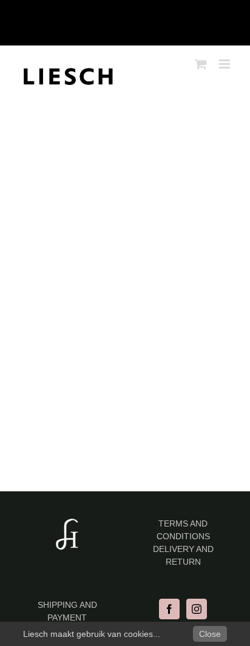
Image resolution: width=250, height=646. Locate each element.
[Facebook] (169, 609)
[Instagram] (196, 609)
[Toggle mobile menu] (225, 64)
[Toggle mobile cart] (201, 64)
